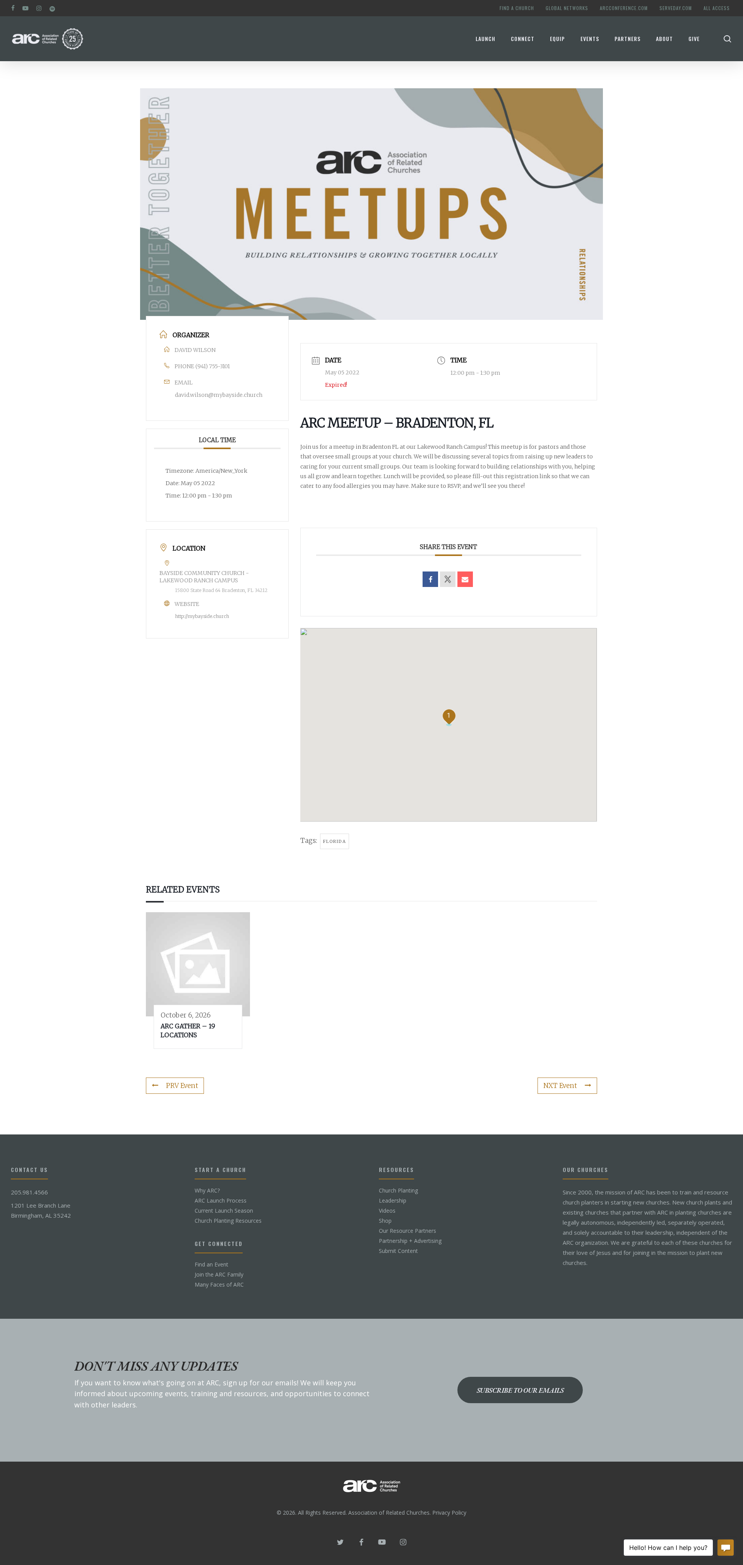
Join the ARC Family (219, 1274)
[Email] (465, 579)
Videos (387, 1210)
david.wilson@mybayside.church (218, 394)
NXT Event (560, 1085)
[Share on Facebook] (430, 579)
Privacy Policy (449, 1512)
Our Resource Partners (407, 1230)
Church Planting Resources (228, 1220)
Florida (334, 841)
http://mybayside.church (202, 616)
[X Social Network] (447, 579)
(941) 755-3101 (212, 366)
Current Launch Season (224, 1210)
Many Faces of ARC (219, 1284)
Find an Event (211, 1264)
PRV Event (182, 1085)
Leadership (392, 1200)
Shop (385, 1220)
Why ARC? (207, 1190)
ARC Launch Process (221, 1200)
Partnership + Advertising (410, 1240)
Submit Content (398, 1251)
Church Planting (398, 1190)
